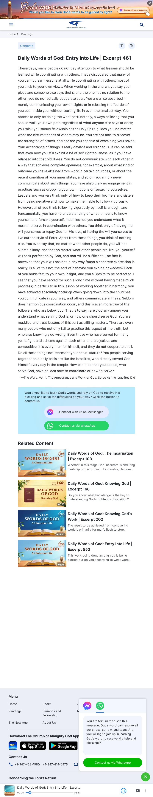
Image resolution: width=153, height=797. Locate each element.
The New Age (18, 722)
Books (47, 704)
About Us (49, 722)
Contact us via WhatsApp (113, 762)
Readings (26, 34)
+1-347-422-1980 (27, 764)
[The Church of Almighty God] (76, 24)
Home (12, 34)
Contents (26, 46)
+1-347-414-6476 (55, 764)
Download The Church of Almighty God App (44, 736)
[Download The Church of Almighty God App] (13, 745)
